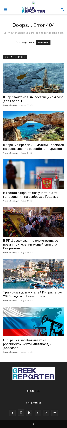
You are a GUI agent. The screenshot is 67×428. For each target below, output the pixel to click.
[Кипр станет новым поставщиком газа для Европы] (33, 78)
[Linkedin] (29, 413)
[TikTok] (38, 413)
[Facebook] (12, 413)
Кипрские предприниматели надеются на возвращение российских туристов (33, 147)
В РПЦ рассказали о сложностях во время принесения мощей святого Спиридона (30, 244)
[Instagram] (21, 412)
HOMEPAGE (43, 42)
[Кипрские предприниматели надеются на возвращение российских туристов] (33, 126)
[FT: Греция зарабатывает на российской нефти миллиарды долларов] (33, 321)
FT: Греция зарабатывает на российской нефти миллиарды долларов (27, 344)
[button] (5, 10)
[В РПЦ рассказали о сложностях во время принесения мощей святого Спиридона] (33, 222)
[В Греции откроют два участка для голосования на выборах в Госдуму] (33, 174)
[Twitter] (46, 413)
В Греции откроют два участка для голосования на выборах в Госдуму (30, 195)
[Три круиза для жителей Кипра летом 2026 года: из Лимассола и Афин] (33, 274)
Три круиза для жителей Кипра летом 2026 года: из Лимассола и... (32, 294)
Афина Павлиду (11, 105)
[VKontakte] (54, 413)
